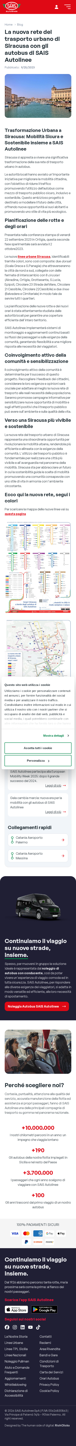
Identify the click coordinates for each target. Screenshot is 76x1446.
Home (8, 24)
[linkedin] (22, 1327)
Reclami (45, 1343)
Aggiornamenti (15, 1378)
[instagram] (14, 1327)
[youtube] (30, 1327)
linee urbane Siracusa (34, 256)
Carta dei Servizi (51, 1372)
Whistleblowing (15, 1385)
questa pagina (15, 514)
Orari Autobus (49, 1378)
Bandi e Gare (49, 1355)
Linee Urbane (14, 1343)
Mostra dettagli (53, 735)
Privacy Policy (49, 1385)
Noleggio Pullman (17, 1361)
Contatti (46, 1336)
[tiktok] (38, 1327)
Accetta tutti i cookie (38, 747)
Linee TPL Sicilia (16, 1349)
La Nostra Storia (16, 1336)
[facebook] (7, 1327)
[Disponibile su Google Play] (44, 1309)
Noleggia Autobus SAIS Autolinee (33, 1006)
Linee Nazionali (15, 1355)
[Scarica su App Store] (16, 1309)
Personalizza (36, 760)
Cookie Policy (49, 1391)
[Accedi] (56, 7)
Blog (20, 24)
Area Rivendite (50, 1349)
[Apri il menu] (67, 7)
